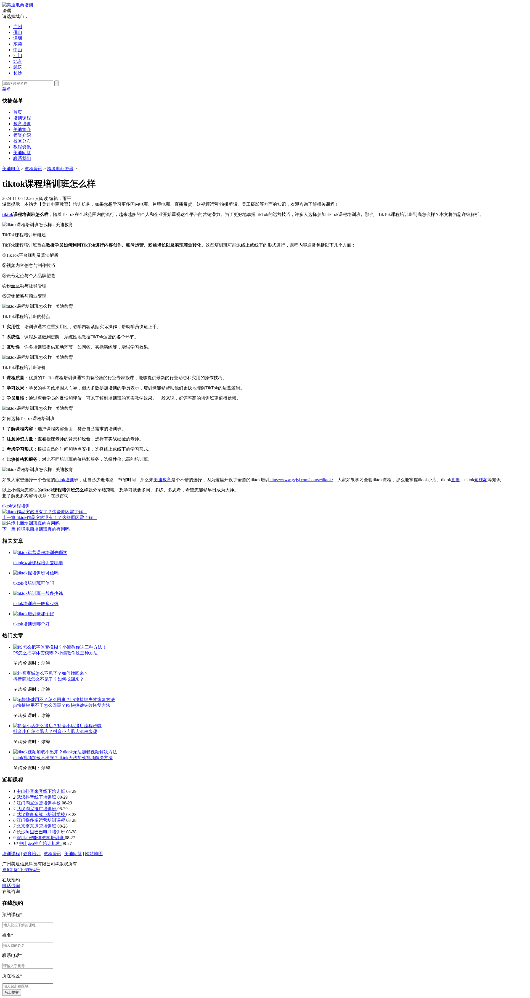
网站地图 (94, 853)
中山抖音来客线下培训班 (41, 791)
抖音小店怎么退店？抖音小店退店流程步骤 (55, 731)
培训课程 (22, 118)
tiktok (7, 214)
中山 (17, 49)
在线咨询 (59, 495)
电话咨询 (11, 885)
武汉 (17, 67)
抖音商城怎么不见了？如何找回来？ (48, 679)
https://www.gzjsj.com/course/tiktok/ (301, 479)
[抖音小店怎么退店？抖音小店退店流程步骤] (57, 725)
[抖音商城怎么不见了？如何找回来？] (50, 673)
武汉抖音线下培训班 (37, 797)
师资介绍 (22, 135)
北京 (17, 61)
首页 (17, 112)
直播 (455, 479)
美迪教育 (162, 479)
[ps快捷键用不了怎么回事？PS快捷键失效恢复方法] (64, 699)
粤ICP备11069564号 (21, 869)
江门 (17, 55)
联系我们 (22, 158)
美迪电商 (11, 168)
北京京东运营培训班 (37, 826)
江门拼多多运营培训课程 (41, 820)
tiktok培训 (64, 479)
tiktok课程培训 (16, 506)
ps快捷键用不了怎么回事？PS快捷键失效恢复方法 (61, 705)
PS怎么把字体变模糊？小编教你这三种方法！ (57, 653)
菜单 (6, 89)
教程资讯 (22, 147)
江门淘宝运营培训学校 (39, 803)
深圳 (17, 38)
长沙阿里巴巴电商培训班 (41, 832)
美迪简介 (22, 129)
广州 (17, 26)
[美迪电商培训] (17, 4)
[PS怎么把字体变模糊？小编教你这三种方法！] (60, 647)
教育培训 (22, 123)
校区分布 (22, 141)
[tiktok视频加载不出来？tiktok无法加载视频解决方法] (65, 752)
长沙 (17, 73)
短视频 (480, 479)
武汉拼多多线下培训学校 (41, 814)
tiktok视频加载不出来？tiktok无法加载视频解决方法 (63, 757)
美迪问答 (22, 152)
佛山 (17, 32)
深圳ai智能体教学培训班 (41, 837)
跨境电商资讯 (60, 168)
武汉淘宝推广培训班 (37, 808)
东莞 (17, 44)
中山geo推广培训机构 (40, 843)
